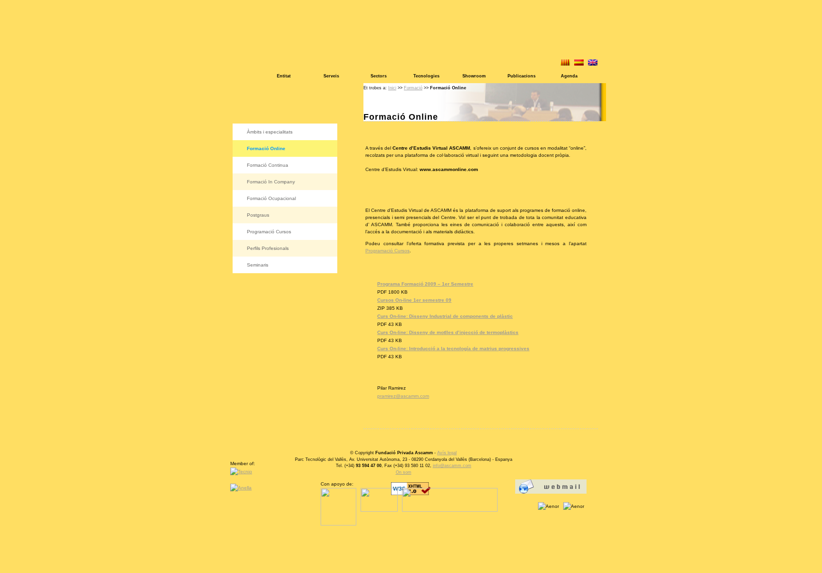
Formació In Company (271, 181)
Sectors (379, 76)
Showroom (474, 76)
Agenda (569, 76)
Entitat (284, 76)
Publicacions (522, 76)
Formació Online (266, 148)
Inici (392, 88)
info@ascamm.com (452, 465)
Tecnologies (426, 76)
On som (403, 472)
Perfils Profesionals (268, 248)
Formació (413, 88)
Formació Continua (267, 165)
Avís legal (447, 452)
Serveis (331, 76)
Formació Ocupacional (271, 198)
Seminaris (257, 264)
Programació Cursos (269, 231)
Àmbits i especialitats (270, 131)
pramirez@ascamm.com (403, 396)
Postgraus (258, 215)
